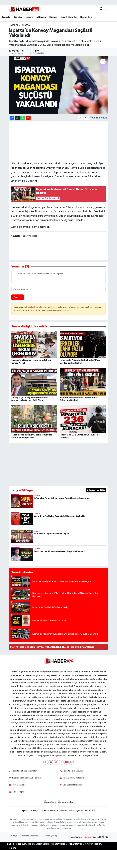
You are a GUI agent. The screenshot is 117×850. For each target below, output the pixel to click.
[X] (51, 762)
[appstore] (50, 802)
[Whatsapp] (71, 762)
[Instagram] (61, 762)
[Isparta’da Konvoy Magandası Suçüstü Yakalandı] (58, 85)
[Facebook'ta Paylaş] (12, 118)
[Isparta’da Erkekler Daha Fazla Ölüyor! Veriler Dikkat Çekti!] (83, 344)
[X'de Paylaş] (17, 118)
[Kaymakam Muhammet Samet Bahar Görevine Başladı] (83, 382)
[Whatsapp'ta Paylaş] (22, 118)
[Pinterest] (56, 762)
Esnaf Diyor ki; (69, 17)
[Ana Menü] (105, 9)
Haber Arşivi (18, 792)
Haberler (13, 25)
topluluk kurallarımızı (37, 307)
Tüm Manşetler (19, 785)
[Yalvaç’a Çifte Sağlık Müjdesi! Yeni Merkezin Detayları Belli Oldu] (34, 382)
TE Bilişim (86, 837)
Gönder (17, 297)
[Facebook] (45, 762)
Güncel (53, 17)
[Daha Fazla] (28, 118)
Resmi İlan (86, 17)
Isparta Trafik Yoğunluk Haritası (26, 778)
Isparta (6, 17)
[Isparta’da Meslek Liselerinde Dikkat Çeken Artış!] (34, 344)
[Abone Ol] (98, 118)
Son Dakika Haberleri (72, 785)
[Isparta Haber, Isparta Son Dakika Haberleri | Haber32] (24, 9)
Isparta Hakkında (36, 17)
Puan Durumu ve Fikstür (73, 778)
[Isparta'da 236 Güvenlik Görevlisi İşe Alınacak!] (83, 419)
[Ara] (101, 9)
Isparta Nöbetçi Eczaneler (25, 771)
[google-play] (65, 802)
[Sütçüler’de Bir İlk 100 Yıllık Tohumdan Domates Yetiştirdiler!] (34, 419)
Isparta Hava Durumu (73, 771)
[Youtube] (66, 762)
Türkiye (18, 17)
